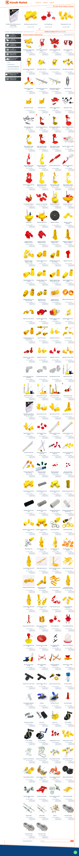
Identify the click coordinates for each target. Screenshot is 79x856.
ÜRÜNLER (45, 2)
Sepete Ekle (32, 54)
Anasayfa (7, 31)
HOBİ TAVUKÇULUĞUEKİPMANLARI (13, 59)
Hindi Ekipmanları (11, 64)
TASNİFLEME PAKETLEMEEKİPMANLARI (13, 74)
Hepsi (9, 62)
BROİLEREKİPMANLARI (13, 40)
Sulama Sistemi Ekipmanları (13, 66)
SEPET (51, 2)
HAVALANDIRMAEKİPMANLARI (13, 54)
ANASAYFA (38, 2)
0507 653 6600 (62, 31)
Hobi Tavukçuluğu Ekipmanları (16, 31)
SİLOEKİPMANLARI (13, 49)
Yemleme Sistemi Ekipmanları (13, 69)
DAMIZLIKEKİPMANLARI (13, 45)
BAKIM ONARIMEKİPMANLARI (13, 79)
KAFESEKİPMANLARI (13, 35)
